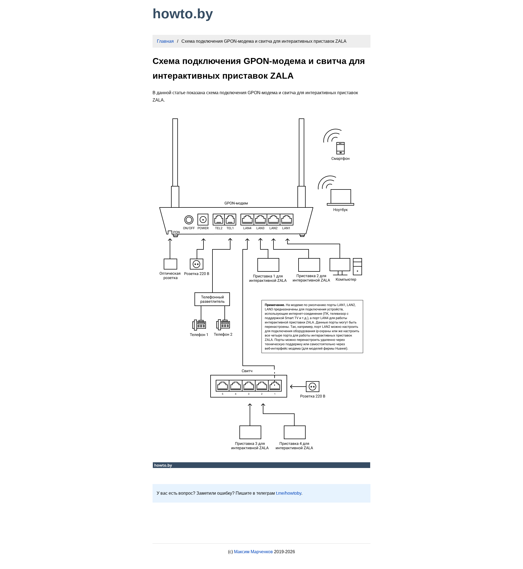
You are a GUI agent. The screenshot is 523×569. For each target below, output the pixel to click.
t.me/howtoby (288, 493)
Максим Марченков (253, 551)
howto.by (183, 13)
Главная (165, 41)
